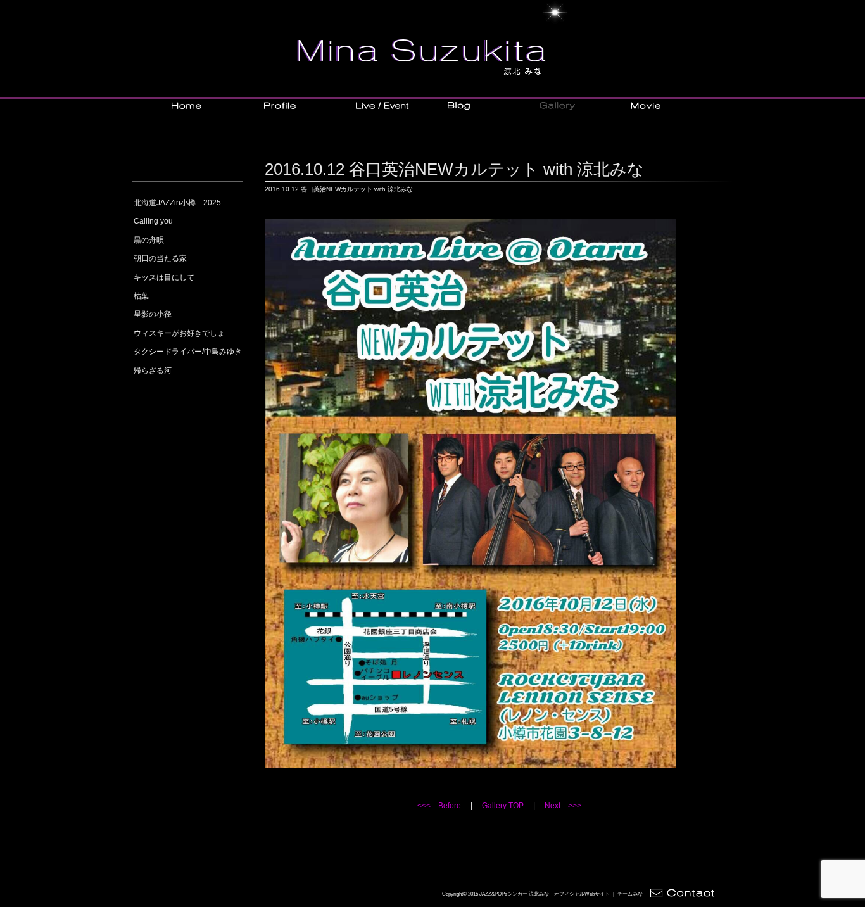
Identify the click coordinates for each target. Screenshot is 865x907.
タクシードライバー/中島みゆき (188, 351)
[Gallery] (570, 110)
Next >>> (563, 805)
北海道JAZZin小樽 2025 (177, 202)
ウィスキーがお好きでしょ (179, 333)
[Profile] (295, 110)
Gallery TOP (503, 805)
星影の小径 (153, 314)
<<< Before (439, 805)
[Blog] (478, 110)
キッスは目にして (164, 277)
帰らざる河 (153, 370)
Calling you (153, 221)
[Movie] (662, 110)
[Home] (203, 110)
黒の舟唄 (149, 240)
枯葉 (141, 295)
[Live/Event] (387, 110)
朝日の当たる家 (160, 258)
